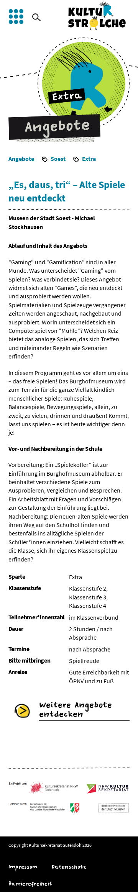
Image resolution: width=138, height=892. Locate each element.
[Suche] (36, 17)
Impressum (23, 867)
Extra (89, 158)
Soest (58, 158)
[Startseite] (97, 15)
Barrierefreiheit (30, 884)
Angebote (21, 158)
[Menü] (16, 16)
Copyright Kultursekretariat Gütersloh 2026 (50, 845)
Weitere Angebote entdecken (75, 710)
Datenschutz (69, 867)
